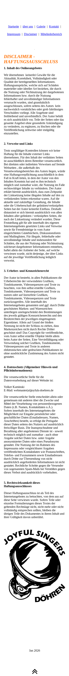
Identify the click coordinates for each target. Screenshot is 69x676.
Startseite (13, 26)
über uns (28, 26)
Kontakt (54, 26)
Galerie (41, 26)
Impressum (13, 34)
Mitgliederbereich (51, 34)
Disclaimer (30, 34)
